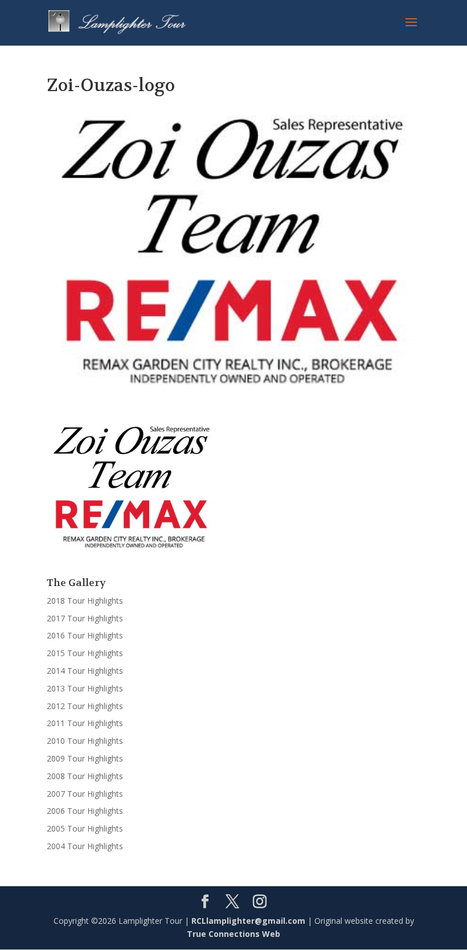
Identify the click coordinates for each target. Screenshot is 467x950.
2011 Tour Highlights (85, 723)
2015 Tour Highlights (85, 653)
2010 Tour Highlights (85, 740)
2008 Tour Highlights (85, 776)
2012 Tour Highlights (85, 706)
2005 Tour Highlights (85, 828)
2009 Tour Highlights (85, 758)
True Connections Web (233, 933)
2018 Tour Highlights (85, 600)
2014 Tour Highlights (85, 670)
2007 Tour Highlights (85, 793)
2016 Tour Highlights (85, 635)
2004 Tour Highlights (85, 846)
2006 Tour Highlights (85, 810)
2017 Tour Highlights (85, 618)
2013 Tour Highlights (85, 688)
